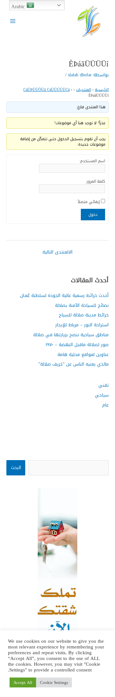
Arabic (19, 6)
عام (105, 405)
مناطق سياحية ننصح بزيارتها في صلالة (71, 334)
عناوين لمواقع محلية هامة (83, 354)
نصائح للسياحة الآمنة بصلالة (82, 305)
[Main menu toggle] (12, 20)
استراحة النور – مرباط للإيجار (82, 325)
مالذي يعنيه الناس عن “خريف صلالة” (73, 364)
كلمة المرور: (95, 181)
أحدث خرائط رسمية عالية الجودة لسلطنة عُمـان (64, 295)
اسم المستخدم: (92, 161)
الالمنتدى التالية (57, 252)
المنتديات (83, 89)
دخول (92, 214)
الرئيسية (102, 89)
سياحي (102, 395)
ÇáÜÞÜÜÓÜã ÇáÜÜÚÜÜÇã (46, 89)
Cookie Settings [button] (54, 682)
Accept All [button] (22, 682)
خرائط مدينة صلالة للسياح (84, 315)
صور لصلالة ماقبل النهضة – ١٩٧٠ (77, 344)
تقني (103, 385)
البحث (16, 467)
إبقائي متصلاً (89, 202)
